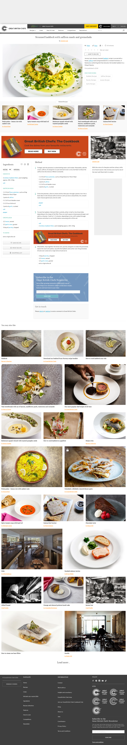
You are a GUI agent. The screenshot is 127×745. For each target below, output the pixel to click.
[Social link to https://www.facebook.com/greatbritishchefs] (93, 681)
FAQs (59, 707)
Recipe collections (28, 705)
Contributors (61, 721)
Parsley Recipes (91, 80)
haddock (105, 58)
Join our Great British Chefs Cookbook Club (70, 702)
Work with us (61, 687)
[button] (33, 30)
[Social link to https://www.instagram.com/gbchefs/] (99, 681)
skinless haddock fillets (11, 178)
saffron (91, 60)
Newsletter (26, 724)
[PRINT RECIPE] (24, 164)
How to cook (27, 715)
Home (25, 682)
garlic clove (8, 224)
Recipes (25, 687)
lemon (7, 221)
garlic (11, 206)
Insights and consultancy (65, 692)
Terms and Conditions (64, 731)
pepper (5, 212)
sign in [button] (42, 311)
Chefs (25, 692)
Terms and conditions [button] (41, 299)
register (47, 311)
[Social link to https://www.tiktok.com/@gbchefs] (106, 681)
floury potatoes (14, 192)
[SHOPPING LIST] (28, 164)
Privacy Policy (62, 726)
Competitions (27, 719)
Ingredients (26, 701)
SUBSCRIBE (47, 296)
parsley (11, 227)
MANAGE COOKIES (11, 684)
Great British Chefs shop (65, 697)
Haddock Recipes (91, 76)
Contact (60, 683)
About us (60, 711)
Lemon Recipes (105, 80)
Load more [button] (62, 662)
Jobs (59, 716)
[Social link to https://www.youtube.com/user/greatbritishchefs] (102, 681)
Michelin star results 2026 (30, 696)
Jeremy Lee (64, 41)
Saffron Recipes (106, 76)
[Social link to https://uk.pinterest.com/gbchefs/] (96, 681)
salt (4, 183)
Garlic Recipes (90, 84)
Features (25, 710)
